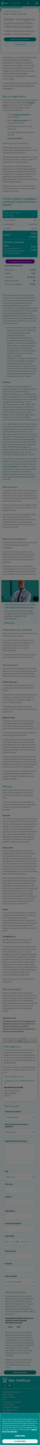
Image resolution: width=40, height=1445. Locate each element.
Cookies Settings (20, 1436)
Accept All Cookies (19, 1441)
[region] (20, 1429)
